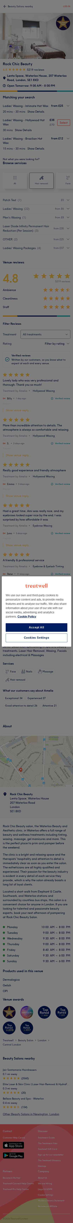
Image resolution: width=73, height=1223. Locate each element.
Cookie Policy (27, 616)
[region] (36, 611)
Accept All (36, 627)
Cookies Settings (36, 637)
